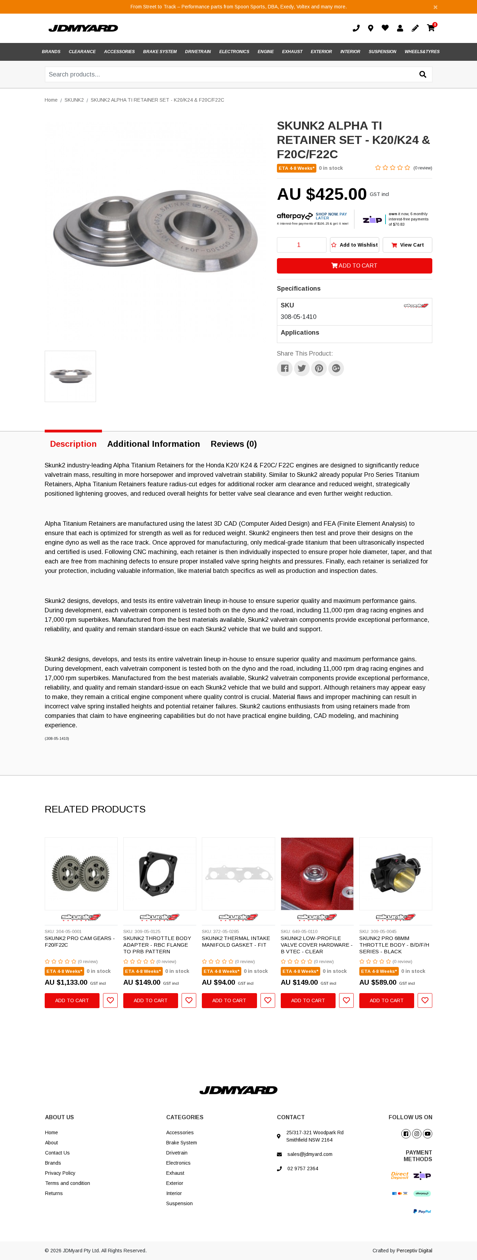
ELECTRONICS (234, 51)
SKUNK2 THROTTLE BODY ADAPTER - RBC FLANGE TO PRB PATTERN (157, 944)
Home (51, 1132)
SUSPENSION (382, 51)
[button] (355, 245)
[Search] (422, 74)
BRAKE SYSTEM (160, 51)
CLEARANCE (82, 51)
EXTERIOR (321, 51)
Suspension (179, 1203)
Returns (54, 1193)
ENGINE (266, 51)
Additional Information (153, 444)
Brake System (181, 1142)
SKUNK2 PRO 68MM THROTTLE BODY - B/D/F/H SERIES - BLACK (394, 944)
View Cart (411, 245)
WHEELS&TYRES (422, 51)
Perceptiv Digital (414, 1250)
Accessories (180, 1132)
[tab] (73, 443)
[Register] (416, 28)
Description (73, 444)
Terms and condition (67, 1183)
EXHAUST (292, 51)
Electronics (178, 1163)
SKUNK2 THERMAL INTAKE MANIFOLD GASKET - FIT (236, 941)
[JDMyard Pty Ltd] (83, 28)
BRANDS (51, 51)
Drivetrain (177, 1153)
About (51, 1142)
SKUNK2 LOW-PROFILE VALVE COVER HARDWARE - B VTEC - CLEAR (317, 944)
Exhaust (175, 1173)
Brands (53, 1163)
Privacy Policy (60, 1173)
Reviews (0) (234, 444)
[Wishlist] (386, 28)
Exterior (174, 1183)
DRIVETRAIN (198, 51)
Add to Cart (357, 266)
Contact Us (57, 1153)
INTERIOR (350, 51)
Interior (174, 1193)
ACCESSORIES (119, 51)
